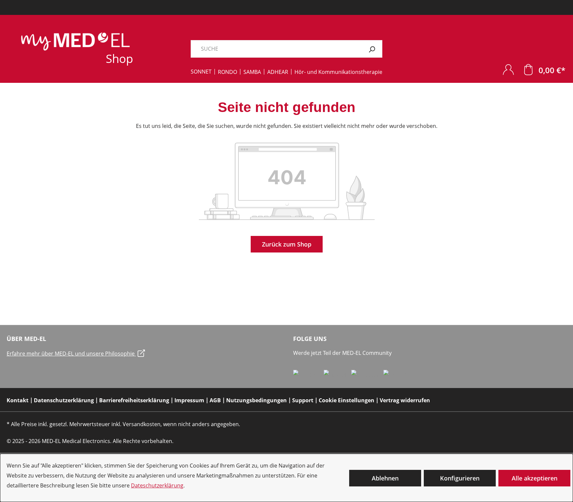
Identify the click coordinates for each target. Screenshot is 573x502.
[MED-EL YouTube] (397, 375)
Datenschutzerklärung (64, 400)
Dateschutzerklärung (157, 485)
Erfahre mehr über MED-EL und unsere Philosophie (71, 353)
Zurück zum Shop (286, 244)
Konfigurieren (459, 478)
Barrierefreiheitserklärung (134, 400)
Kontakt (18, 400)
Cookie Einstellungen (346, 400)
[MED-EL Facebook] (308, 375)
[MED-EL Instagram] (367, 375)
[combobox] (276, 49)
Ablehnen (385, 478)
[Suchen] (371, 49)
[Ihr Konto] (508, 69)
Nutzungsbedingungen (256, 400)
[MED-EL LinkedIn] (337, 375)
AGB (215, 400)
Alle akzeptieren (534, 478)
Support (302, 400)
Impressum (189, 400)
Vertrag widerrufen (405, 400)
